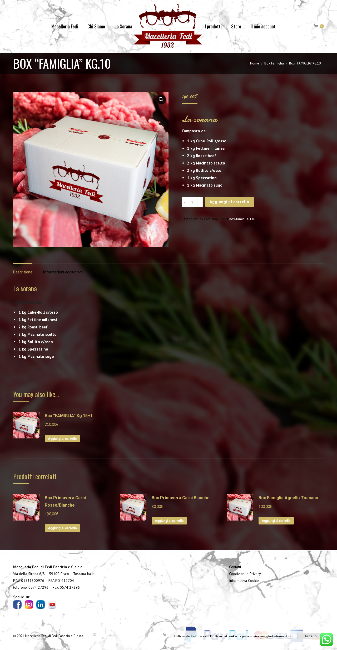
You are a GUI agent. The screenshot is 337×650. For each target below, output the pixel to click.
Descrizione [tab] (22, 271)
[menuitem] (64, 26)
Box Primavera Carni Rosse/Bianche (65, 501)
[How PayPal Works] (252, 644)
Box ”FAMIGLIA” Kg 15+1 (69, 415)
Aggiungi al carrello (229, 202)
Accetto (310, 636)
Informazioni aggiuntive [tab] (63, 271)
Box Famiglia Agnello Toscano (288, 497)
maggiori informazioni (275, 636)
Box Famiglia (207, 219)
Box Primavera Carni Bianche (181, 497)
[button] (161, 99)
